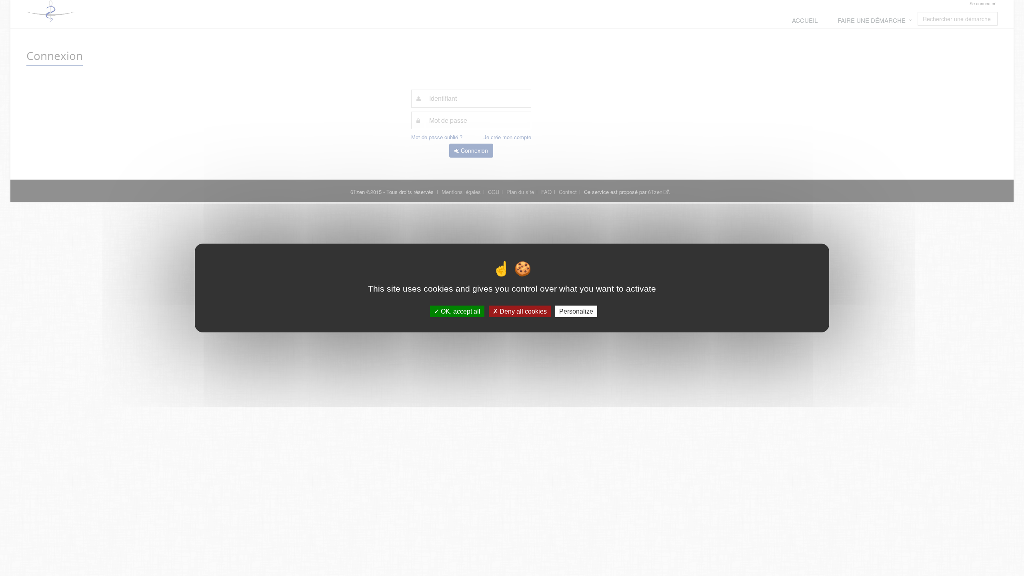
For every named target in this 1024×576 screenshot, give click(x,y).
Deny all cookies (522, 311)
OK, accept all (459, 311)
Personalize (576, 311)
